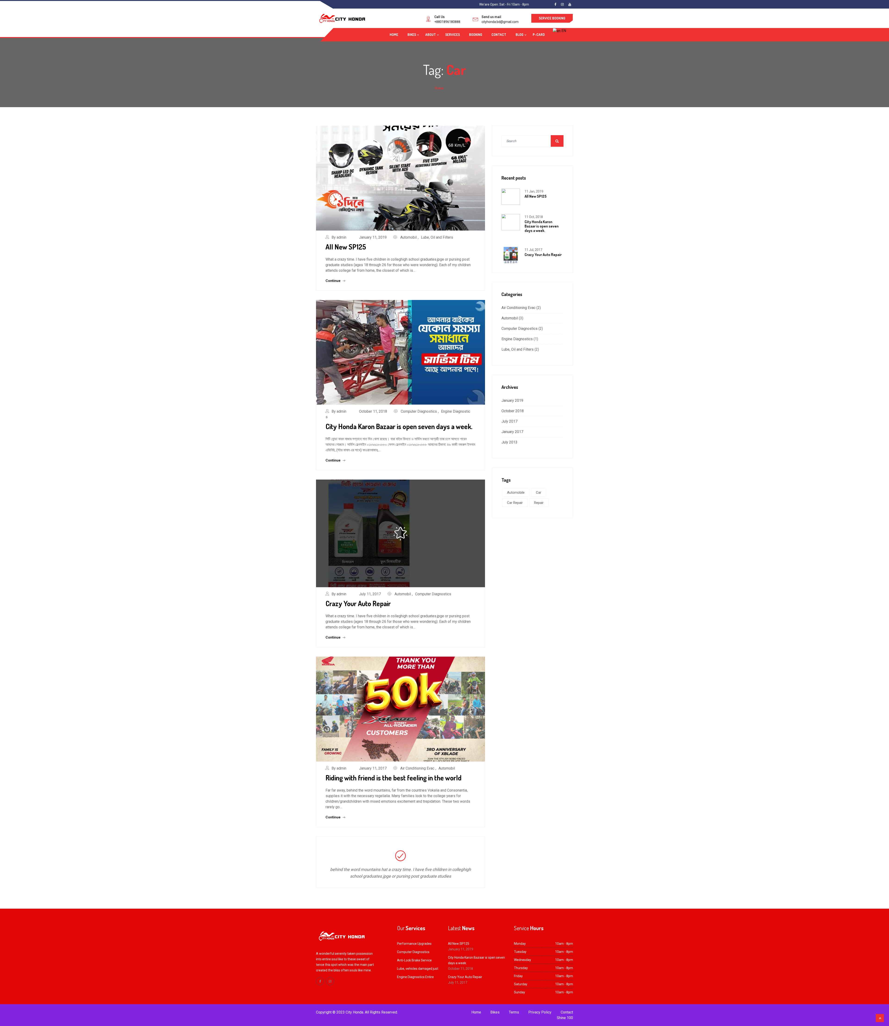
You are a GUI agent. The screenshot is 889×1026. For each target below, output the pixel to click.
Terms (514, 1012)
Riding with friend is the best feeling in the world (394, 777)
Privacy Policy (539, 1012)
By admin (339, 237)
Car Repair (515, 503)
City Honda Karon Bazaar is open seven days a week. (399, 426)
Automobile (516, 492)
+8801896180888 (447, 22)
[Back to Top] (880, 1018)
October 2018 (512, 411)
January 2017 (512, 432)
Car (538, 492)
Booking (475, 34)
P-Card (539, 34)
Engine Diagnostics (517, 339)
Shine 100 (565, 1018)
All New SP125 (346, 246)
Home (394, 34)
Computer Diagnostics (419, 411)
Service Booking (552, 18)
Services (452, 34)
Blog (519, 34)
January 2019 (512, 400)
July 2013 (509, 442)
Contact (498, 34)
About (430, 34)
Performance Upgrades (414, 943)
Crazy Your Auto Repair (358, 603)
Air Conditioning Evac (417, 768)
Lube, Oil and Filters (437, 237)
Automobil (408, 237)
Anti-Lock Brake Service (414, 960)
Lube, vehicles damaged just (417, 968)
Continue (333, 281)
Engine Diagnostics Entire (415, 977)
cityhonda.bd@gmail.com (500, 22)
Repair (539, 503)
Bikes (411, 34)
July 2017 (509, 421)
